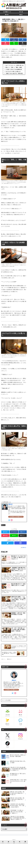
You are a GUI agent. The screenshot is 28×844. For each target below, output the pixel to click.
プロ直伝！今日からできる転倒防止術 (14, 69)
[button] (25, 700)
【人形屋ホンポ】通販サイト (16, 516)
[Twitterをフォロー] (9, 520)
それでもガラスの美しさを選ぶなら (13, 71)
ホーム (14, 839)
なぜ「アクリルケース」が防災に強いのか (15, 65)
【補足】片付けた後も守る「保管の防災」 (15, 73)
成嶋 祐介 (10, 504)
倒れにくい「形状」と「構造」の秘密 (14, 67)
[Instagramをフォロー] (12, 520)
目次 (12, 62)
